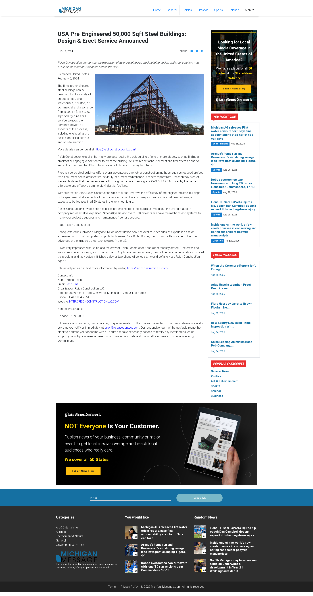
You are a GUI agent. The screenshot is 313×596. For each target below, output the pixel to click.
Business (61, 532)
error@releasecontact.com (122, 327)
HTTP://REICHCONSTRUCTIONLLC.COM (94, 301)
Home (158, 10)
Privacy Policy (130, 586)
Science (234, 10)
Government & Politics (70, 545)
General (172, 10)
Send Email (73, 284)
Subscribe (200, 497)
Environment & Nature (69, 536)
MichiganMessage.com (166, 586)
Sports (218, 10)
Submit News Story (234, 88)
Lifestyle (203, 10)
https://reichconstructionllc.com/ (115, 149)
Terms (112, 586)
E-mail (94, 498)
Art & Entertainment (68, 527)
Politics (187, 10)
